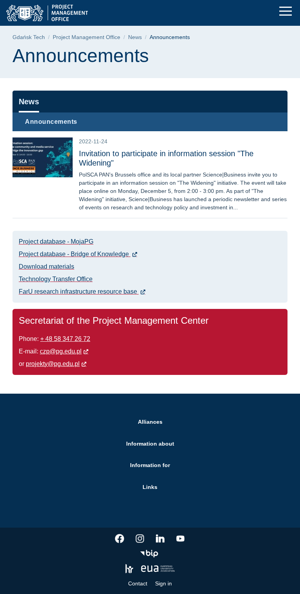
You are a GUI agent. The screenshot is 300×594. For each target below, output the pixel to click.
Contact (137, 583)
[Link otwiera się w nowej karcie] (119, 538)
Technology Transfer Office (56, 279)
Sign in (163, 583)
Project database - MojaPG (56, 241)
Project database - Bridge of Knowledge (74, 254)
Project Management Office (86, 37)
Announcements (51, 121)
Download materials (46, 266)
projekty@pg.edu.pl (53, 363)
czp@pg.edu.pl (61, 351)
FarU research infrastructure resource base (79, 291)
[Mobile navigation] (285, 11)
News (135, 37)
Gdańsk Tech (28, 37)
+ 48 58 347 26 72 (65, 338)
